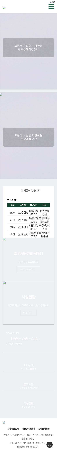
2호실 (13, 227)
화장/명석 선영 (44, 227)
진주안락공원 (44, 212)
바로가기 (27, 313)
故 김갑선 (23, 212)
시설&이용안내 (28, 429)
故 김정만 (23, 219)
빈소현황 (12, 200)
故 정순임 (23, 234)
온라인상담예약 (27, 269)
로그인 (52, 2)
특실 (12, 234)
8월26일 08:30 (33, 212)
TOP (49, 445)
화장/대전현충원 (44, 234)
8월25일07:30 (33, 220)
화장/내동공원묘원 (44, 220)
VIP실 (13, 220)
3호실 (12, 212)
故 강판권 (23, 227)
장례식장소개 (13, 429)
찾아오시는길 (44, 429)
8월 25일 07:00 (34, 234)
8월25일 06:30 (33, 227)
